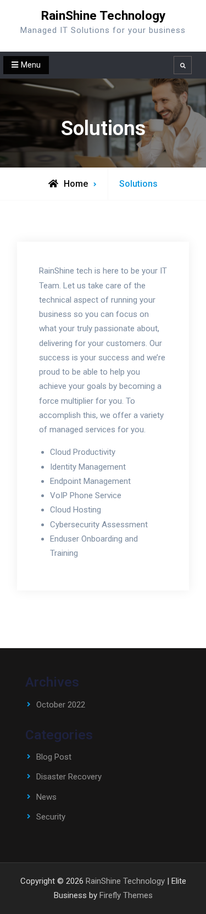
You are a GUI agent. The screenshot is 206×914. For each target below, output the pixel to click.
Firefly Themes (126, 895)
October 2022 (60, 705)
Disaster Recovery (69, 777)
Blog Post (53, 757)
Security (50, 817)
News (46, 797)
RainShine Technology (103, 15)
